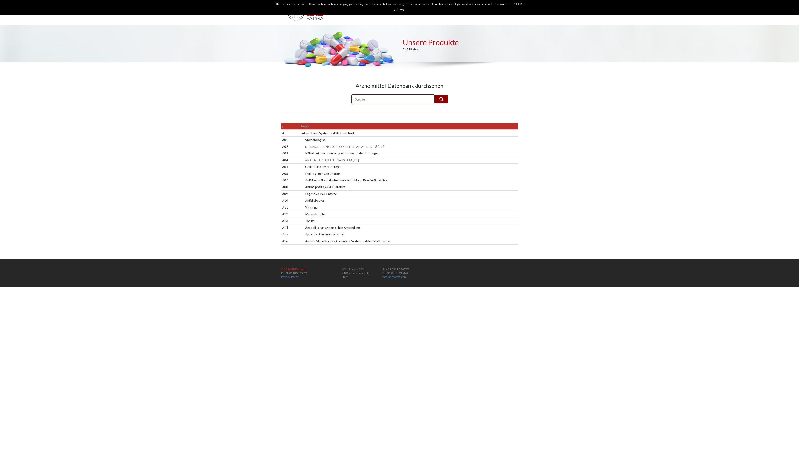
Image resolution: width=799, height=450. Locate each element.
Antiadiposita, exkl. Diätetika (325, 187)
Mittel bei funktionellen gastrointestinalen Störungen (342, 153)
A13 (285, 221)
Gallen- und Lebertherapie (323, 167)
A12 (285, 214)
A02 (285, 146)
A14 (285, 227)
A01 (285, 140)
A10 (285, 200)
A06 (285, 173)
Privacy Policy (290, 277)
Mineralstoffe (315, 214)
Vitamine (311, 207)
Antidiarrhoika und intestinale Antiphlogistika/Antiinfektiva (346, 180)
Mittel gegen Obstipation (323, 173)
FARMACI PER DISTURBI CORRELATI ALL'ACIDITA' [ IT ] (344, 146)
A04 (285, 160)
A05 (285, 167)
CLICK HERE (515, 4)
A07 (285, 180)
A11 (285, 207)
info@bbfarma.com (394, 277)
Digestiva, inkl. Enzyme (321, 194)
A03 (285, 153)
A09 (285, 194)
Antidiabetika (314, 200)
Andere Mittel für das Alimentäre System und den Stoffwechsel (348, 241)
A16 (285, 241)
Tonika (309, 221)
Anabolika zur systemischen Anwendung (332, 227)
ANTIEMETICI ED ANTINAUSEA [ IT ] (332, 160)
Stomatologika (315, 140)
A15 (285, 234)
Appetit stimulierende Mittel (324, 234)
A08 (285, 187)
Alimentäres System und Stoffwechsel (328, 133)
